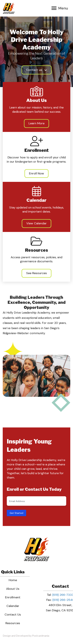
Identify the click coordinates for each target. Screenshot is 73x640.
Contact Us (13, 615)
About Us (12, 589)
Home (13, 580)
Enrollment (12, 597)
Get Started (16, 512)
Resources (12, 623)
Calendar (12, 606)
